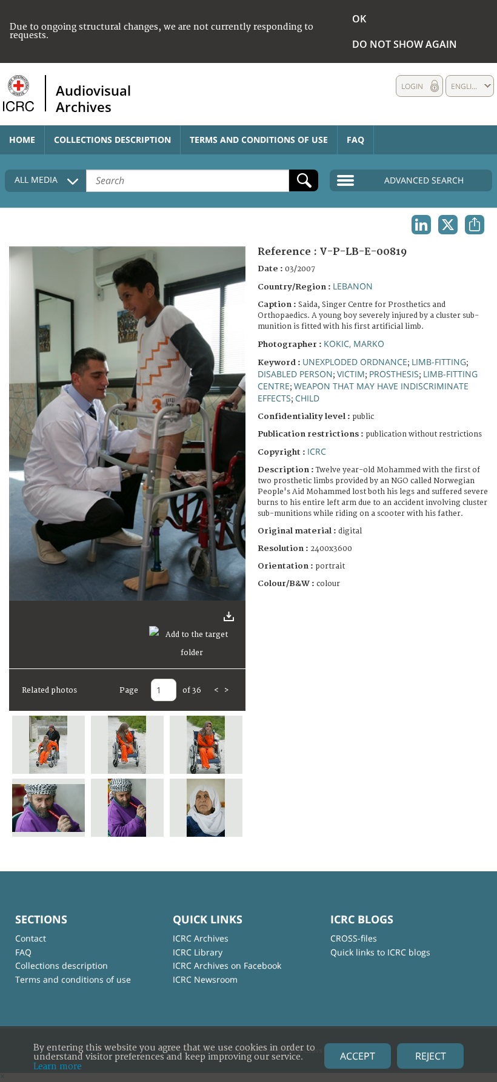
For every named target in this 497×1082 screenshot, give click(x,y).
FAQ (355, 139)
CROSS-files (353, 938)
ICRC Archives (200, 938)
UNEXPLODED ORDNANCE (354, 362)
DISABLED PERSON (295, 374)
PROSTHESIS (394, 374)
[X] (448, 224)
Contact (30, 938)
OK (359, 18)
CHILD (307, 398)
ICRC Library (197, 952)
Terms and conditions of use (259, 139)
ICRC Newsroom (205, 979)
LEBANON (353, 286)
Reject (430, 1056)
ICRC (316, 451)
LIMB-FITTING (439, 362)
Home (22, 139)
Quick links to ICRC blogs (380, 952)
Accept (357, 1056)
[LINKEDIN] (421, 224)
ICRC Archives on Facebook (227, 965)
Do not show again (404, 44)
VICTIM (351, 374)
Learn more (57, 1066)
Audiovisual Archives (93, 98)
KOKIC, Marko (354, 343)
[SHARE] (474, 224)
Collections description (112, 139)
